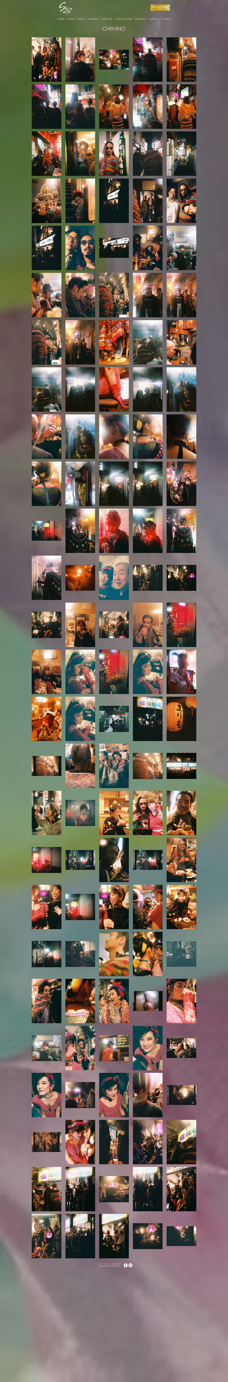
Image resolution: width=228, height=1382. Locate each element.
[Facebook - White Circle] (126, 1265)
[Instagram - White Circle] (130, 1265)
